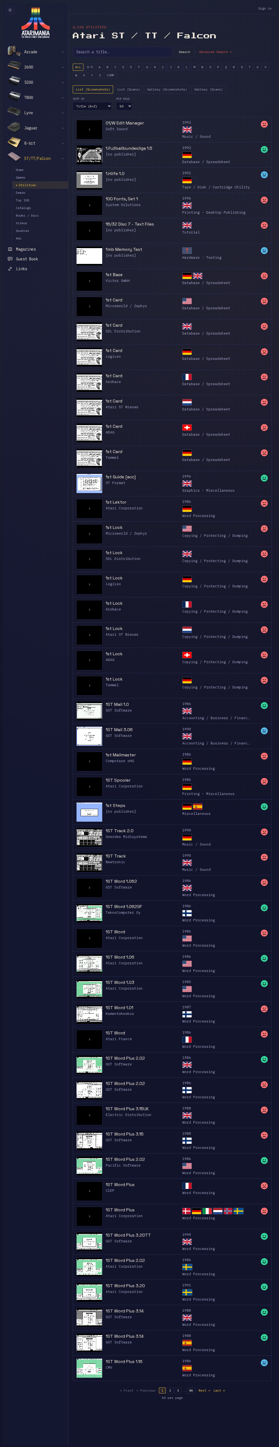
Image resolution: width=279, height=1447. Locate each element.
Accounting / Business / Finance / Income (225, 718)
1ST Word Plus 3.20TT (128, 1235)
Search (184, 52)
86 (191, 1390)
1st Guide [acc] (121, 477)
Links (21, 268)
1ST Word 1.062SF (124, 906)
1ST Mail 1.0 (117, 704)
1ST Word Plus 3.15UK (127, 1109)
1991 (186, 173)
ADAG (110, 432)
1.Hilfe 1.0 (115, 173)
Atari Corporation (124, 508)
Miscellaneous (196, 813)
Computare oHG (120, 761)
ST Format (115, 483)
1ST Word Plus (120, 1184)
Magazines (26, 249)
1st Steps (115, 805)
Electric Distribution (128, 1114)
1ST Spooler (118, 780)
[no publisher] (121, 154)
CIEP (110, 1190)
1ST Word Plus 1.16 (124, 1361)
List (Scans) (128, 89)
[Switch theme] (10, 10)
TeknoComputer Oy (123, 912)
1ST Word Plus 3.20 (125, 1286)
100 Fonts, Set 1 (122, 199)
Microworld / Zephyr (126, 306)
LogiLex (113, 356)
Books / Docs (27, 215)
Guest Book (27, 259)
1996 (186, 198)
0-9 (90, 67)
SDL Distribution (123, 331)
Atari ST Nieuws (122, 407)
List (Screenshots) (93, 89)
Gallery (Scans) (208, 89)
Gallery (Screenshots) (167, 89)
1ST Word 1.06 (120, 957)
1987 (186, 1007)
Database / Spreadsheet (206, 162)
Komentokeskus (120, 1013)
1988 (186, 1108)
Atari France (119, 1039)
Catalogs (23, 208)
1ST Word (115, 932)
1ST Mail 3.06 (119, 729)
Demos (20, 193)
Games (20, 177)
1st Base (114, 274)
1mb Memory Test (124, 249)
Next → (204, 1390)
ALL (78, 67)
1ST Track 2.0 (120, 831)
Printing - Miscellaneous (208, 793)
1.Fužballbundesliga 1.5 (129, 148)
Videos (21, 223)
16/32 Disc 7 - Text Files (130, 224)
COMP (110, 75)
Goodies (22, 231)
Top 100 (22, 200)
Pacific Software (123, 1165)
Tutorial (191, 232)
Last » (219, 1390)
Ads (19, 238)
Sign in (265, 8)
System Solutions (123, 204)
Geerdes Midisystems (126, 836)
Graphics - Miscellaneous (208, 490)
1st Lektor (116, 502)
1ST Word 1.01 (119, 1008)
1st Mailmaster (121, 755)
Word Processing (198, 515)
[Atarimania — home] (35, 22)
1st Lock (114, 527)
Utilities (26, 185)
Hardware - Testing (202, 257)
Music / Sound (196, 136)
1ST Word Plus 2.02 (125, 1058)
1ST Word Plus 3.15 (125, 1134)
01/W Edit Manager (125, 123)
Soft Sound (117, 129)
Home (19, 170)
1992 (186, 122)
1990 (186, 729)
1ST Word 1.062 (121, 881)
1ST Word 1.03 (120, 982)
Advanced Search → (215, 52)
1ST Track (116, 856)
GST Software (119, 710)
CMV (109, 1367)
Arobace (113, 381)
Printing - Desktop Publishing (213, 212)
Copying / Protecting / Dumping (215, 535)
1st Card (114, 300)
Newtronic (115, 862)
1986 (186, 501)
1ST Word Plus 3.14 (125, 1311)
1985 (186, 982)
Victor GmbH (118, 280)
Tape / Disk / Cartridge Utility (216, 187)
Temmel (112, 457)
